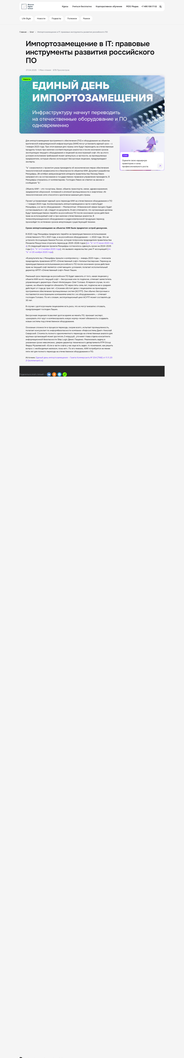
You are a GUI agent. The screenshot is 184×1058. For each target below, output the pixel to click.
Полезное (72, 18)
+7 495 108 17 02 (149, 6)
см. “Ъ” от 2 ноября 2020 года (45, 249)
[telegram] (59, 374)
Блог (32, 32)
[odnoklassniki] (54, 374)
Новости (41, 18)
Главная (23, 32)
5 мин (125, 155)
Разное (86, 18)
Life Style (26, 18)
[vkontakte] (49, 374)
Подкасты (56, 18)
